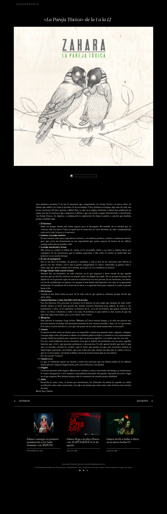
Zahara (111, 210)
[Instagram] (87, 470)
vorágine (69, 467)
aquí (53, 219)
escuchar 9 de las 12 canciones (64, 204)
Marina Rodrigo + (61, 467)
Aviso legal (65, 464)
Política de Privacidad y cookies (79, 464)
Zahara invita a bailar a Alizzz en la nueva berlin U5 (122, 440)
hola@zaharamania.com (97, 464)
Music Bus (73, 210)
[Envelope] (80, 470)
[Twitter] (83, 470)
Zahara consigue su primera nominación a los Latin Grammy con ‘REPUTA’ (42, 442)
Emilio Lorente (82, 467)
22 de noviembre (79, 207)
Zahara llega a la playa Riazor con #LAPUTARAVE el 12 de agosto (83, 442)
